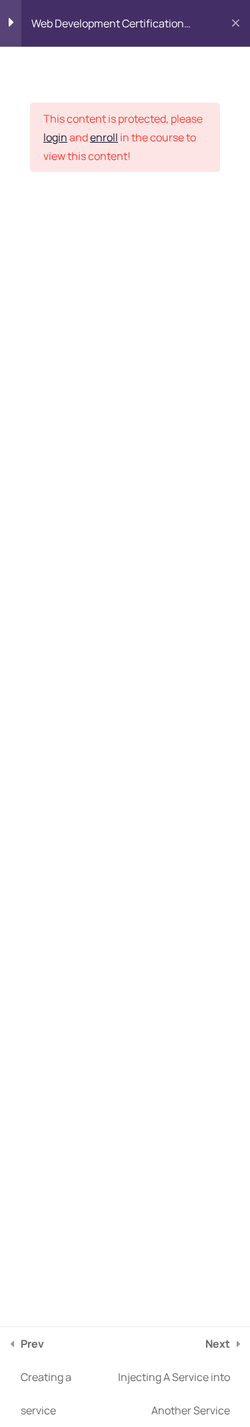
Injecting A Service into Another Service (174, 1377)
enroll (104, 137)
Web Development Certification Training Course (107, 26)
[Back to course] (235, 23)
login (55, 137)
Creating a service (46, 1377)
